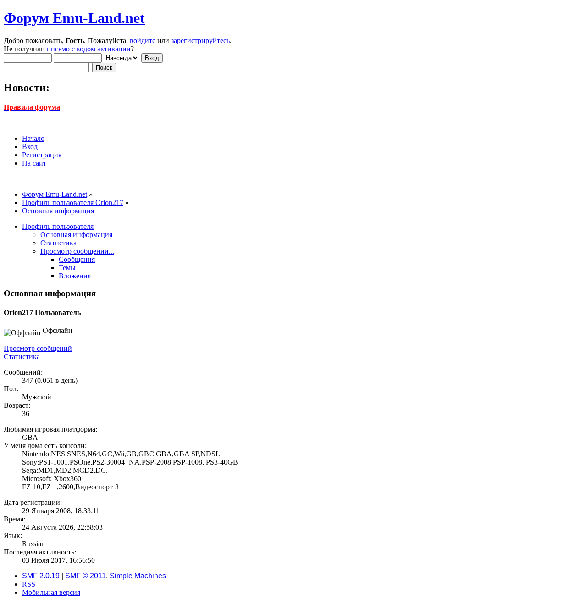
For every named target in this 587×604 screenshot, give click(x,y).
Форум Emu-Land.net (74, 18)
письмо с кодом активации (89, 49)
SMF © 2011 (85, 576)
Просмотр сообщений (38, 348)
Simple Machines (138, 576)
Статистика (22, 356)
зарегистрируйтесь (200, 40)
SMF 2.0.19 (41, 576)
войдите (142, 40)
